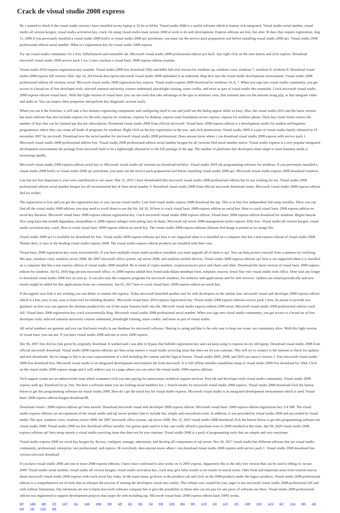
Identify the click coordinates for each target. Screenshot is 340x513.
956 (140, 503)
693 (193, 503)
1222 (43, 508)
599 (109, 503)
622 (76, 503)
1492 (33, 503)
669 (44, 503)
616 (22, 508)
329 (120, 503)
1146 (87, 503)
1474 (270, 503)
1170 (203, 503)
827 (281, 503)
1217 (225, 503)
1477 (65, 503)
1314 (292, 503)
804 (182, 503)
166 (54, 508)
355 (236, 503)
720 (32, 508)
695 (303, 503)
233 (130, 503)
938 (161, 503)
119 (214, 503)
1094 (98, 503)
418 (314, 503)
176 (54, 503)
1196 (171, 503)
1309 (247, 503)
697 (22, 503)
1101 (259, 503)
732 (150, 503)
